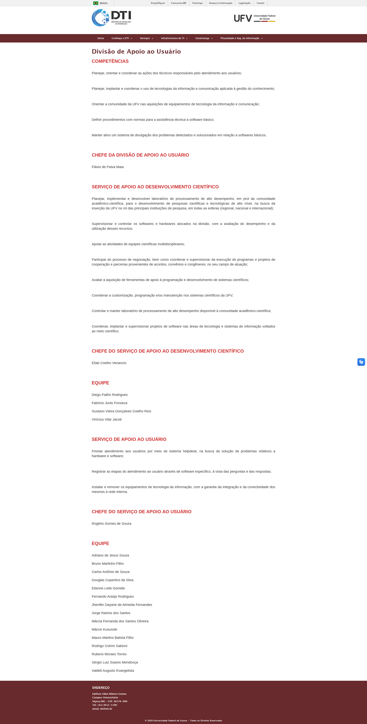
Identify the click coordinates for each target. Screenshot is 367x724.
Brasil (104, 3)
